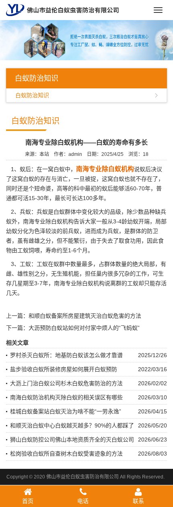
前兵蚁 (70, 231)
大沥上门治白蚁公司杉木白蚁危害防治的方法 (66, 383)
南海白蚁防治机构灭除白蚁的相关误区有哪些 (66, 397)
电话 (83, 501)
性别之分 (34, 273)
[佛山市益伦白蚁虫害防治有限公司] (62, 9)
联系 (138, 501)
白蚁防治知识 (32, 95)
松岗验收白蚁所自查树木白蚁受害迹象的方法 (66, 453)
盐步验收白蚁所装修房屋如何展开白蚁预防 (63, 369)
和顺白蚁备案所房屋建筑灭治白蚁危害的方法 (85, 316)
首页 (27, 501)
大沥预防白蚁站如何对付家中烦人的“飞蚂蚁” (84, 328)
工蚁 (132, 283)
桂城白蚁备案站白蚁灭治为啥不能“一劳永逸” (65, 411)
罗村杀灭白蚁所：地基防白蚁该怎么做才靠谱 (66, 355)
